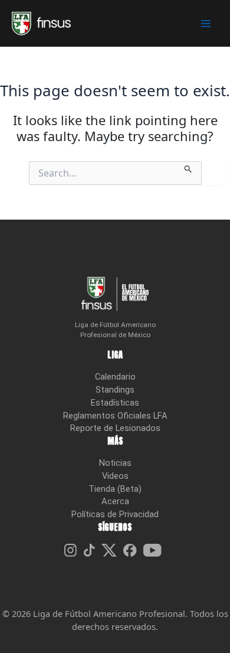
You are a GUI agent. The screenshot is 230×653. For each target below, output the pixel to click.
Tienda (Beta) (115, 489)
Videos (115, 476)
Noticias (115, 463)
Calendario (115, 376)
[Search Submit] (188, 167)
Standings (115, 389)
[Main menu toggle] (205, 23)
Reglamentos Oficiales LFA (115, 415)
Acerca (115, 501)
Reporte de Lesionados (115, 428)
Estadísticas (115, 402)
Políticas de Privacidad (115, 514)
